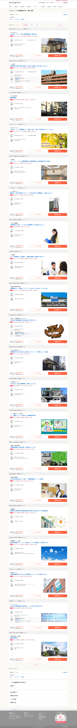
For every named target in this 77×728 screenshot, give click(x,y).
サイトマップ (41, 719)
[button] (38, 40)
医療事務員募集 (13, 638)
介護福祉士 (16, 6)
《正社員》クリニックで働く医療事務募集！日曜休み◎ (23, 34)
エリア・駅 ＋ (17, 19)
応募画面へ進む (57, 55)
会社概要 (40, 718)
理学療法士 (43, 6)
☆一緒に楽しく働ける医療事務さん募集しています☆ (23, 383)
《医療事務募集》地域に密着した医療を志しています (23, 447)
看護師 (55, 6)
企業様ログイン (65, 0)
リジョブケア (11, 709)
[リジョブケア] (15, 2)
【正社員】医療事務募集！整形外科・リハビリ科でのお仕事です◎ (26, 606)
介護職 (10, 6)
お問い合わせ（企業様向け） (29, 716)
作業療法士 (49, 6)
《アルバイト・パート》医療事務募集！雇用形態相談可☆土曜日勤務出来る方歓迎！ (30, 161)
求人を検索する (43, 2)
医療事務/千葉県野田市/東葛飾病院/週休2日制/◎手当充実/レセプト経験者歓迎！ (29, 510)
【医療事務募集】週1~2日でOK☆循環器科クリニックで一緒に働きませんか (28, 574)
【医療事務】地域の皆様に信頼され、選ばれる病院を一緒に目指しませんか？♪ (29, 66)
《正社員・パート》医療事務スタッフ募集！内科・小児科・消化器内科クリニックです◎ (31, 129)
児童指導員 (28, 6)
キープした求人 (51, 2)
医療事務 (15, 709)
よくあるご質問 (12, 714)
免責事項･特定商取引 (42, 717)
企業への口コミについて (13, 718)
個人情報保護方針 (41, 716)
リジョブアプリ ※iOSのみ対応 (15, 717)
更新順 (37, 24)
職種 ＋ (11, 19)
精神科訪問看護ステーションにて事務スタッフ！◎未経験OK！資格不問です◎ (29, 542)
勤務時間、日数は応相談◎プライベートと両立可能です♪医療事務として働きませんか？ (31, 193)
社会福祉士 (60, 6)
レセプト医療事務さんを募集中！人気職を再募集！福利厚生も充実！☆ (27, 256)
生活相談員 (22, 6)
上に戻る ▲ (65, 726)
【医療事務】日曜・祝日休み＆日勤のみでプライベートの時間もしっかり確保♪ (29, 352)
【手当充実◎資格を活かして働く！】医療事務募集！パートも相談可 (26, 479)
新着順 (31, 24)
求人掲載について (58, 0)
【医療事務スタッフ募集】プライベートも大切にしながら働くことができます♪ (29, 288)
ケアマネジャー (36, 6)
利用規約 (40, 714)
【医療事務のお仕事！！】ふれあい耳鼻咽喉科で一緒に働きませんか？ (27, 224)
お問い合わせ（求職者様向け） (15, 716)
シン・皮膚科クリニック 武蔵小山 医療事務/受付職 (22, 415)
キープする (38, 55)
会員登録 (65, 2)
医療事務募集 (13, 97)
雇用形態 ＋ (23, 19)
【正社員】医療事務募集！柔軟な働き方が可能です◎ (23, 320)
